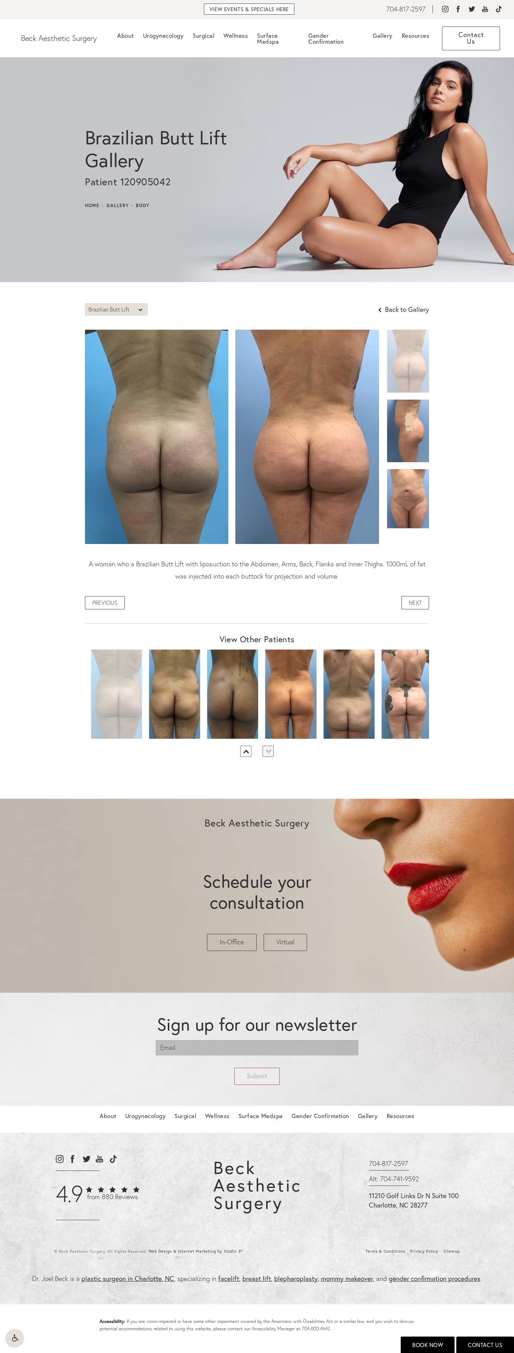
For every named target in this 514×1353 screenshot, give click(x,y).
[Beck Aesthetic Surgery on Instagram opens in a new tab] (445, 9)
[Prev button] (245, 751)
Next (415, 602)
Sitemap (451, 1251)
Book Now (427, 1344)
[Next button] (268, 751)
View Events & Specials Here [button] (249, 9)
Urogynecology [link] (163, 35)
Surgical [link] (203, 35)
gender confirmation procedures (434, 1278)
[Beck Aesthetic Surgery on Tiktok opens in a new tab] (498, 9)
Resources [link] (416, 35)
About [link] (125, 35)
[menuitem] (445, 9)
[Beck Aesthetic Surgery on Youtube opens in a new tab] (485, 9)
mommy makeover (347, 1278)
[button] (14, 1338)
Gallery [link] (383, 35)
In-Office (232, 942)
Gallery (118, 205)
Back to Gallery (406, 309)
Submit (257, 1076)
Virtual (285, 942)
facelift (228, 1278)
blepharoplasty (296, 1278)
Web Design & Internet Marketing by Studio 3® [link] (196, 1251)
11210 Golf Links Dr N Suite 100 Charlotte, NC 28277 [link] (414, 1200)
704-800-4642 (316, 1328)
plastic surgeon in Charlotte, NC (127, 1278)
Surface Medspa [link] (268, 38)
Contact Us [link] (471, 37)
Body (143, 205)
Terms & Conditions (385, 1251)
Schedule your (257, 892)
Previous (104, 602)
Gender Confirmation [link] (326, 38)
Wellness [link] (235, 35)
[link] (406, 9)
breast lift (256, 1278)
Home (92, 205)
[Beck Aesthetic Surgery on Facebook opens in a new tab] (458, 9)
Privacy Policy (424, 1251)
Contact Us (485, 1344)
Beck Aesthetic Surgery (59, 38)
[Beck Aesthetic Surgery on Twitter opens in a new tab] (471, 9)
